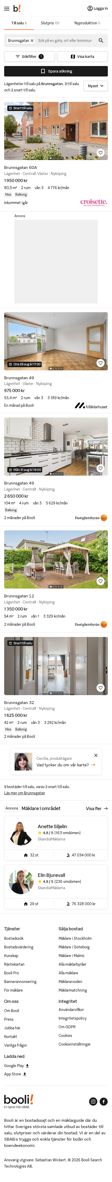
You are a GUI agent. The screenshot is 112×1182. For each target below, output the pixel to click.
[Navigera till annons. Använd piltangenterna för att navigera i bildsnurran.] (56, 131)
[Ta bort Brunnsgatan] (32, 40)
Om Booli (11, 1010)
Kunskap (11, 955)
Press (9, 1019)
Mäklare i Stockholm (75, 938)
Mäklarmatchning (73, 990)
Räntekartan (14, 964)
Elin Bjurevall (51, 875)
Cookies (65, 1035)
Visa (94, 808)
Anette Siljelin (52, 826)
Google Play (14, 1065)
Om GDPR (67, 1027)
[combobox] (65, 40)
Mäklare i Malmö (71, 955)
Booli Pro (11, 973)
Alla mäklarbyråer (72, 964)
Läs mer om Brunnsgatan (24, 793)
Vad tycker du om (62, 764)
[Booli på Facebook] (103, 1101)
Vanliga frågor (15, 1045)
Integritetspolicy (72, 1018)
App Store (12, 1074)
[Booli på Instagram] (93, 1101)
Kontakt (10, 1036)
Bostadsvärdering (18, 947)
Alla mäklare (68, 973)
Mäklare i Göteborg (74, 947)
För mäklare (13, 990)
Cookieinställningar (75, 1044)
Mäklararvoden (70, 981)
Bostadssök (13, 938)
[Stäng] (95, 755)
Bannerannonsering (20, 981)
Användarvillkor (71, 1009)
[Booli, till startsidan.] (17, 8)
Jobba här (12, 1028)
